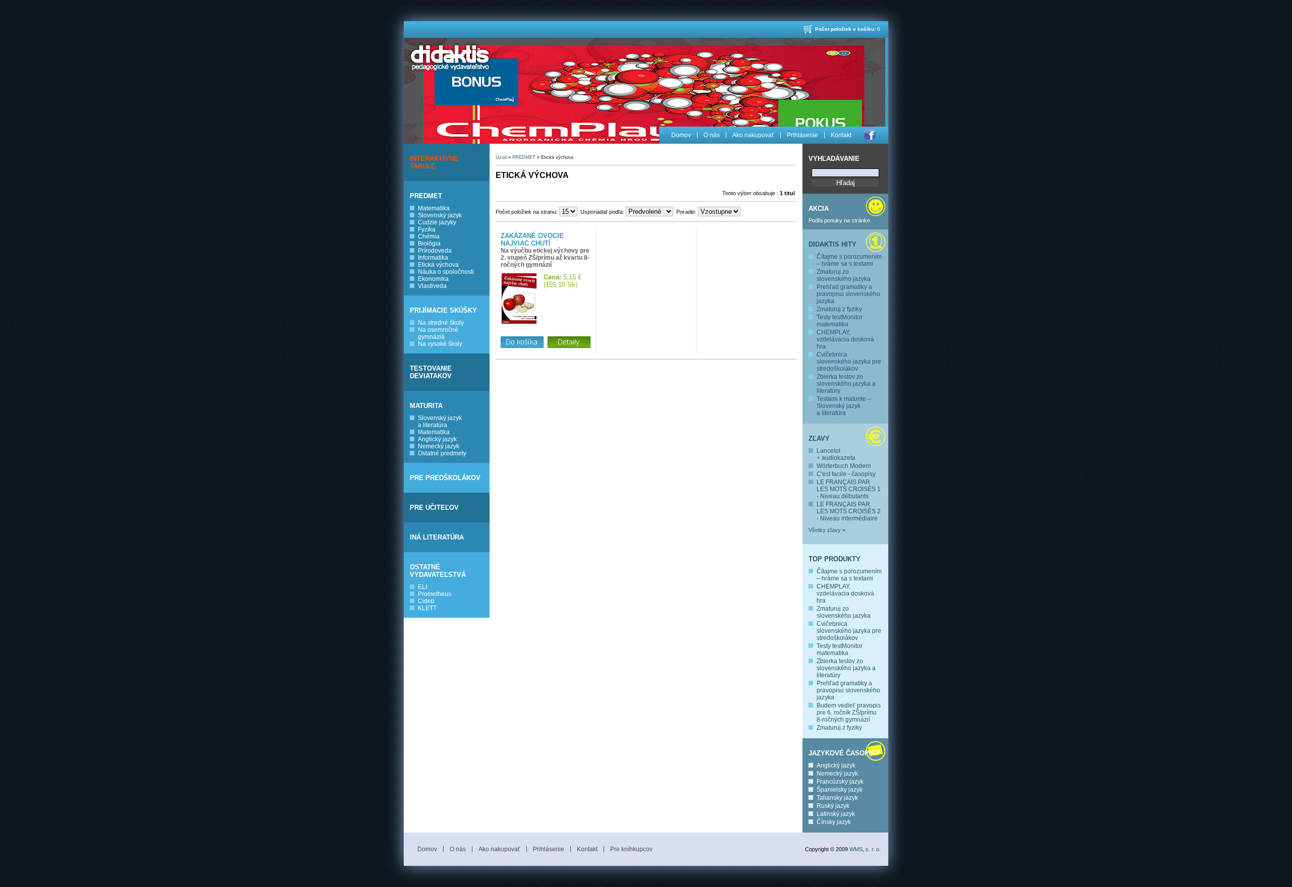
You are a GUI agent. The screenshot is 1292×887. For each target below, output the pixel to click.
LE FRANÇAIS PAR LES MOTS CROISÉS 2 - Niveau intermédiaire (849, 511)
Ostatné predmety (442, 453)
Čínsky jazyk (834, 821)
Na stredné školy (441, 322)
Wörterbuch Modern (844, 465)
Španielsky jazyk (840, 789)
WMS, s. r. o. (865, 849)
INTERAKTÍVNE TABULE (434, 162)
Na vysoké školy (440, 343)
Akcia (819, 208)
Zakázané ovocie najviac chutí (532, 239)
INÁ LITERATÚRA (437, 537)
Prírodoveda (435, 250)
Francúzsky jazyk (840, 781)
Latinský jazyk (836, 813)
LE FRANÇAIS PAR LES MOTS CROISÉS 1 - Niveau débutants (849, 489)
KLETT (427, 608)
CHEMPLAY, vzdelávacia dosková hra (845, 339)
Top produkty (834, 559)
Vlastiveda (432, 285)
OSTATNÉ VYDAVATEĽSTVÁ (438, 570)
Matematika (434, 208)
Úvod (501, 157)
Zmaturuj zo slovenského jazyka (844, 275)
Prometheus (434, 594)
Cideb (426, 601)
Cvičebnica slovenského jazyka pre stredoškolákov (849, 361)
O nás (712, 135)
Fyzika (427, 229)
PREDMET (426, 196)
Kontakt (841, 135)
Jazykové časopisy (844, 753)
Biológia (429, 243)
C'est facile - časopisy (846, 474)
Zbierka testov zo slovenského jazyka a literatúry (846, 383)
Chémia (429, 236)
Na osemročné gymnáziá (438, 333)
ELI (422, 586)
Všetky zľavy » (827, 530)
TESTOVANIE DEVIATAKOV (431, 372)
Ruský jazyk (833, 805)
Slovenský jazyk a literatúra (440, 422)
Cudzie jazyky (437, 222)
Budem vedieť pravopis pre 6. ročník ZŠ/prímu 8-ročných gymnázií (849, 712)
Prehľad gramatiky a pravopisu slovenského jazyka (848, 294)
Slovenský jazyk (440, 215)
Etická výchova (438, 264)
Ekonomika (433, 278)
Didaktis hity (832, 244)
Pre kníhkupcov (631, 849)
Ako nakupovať (753, 135)
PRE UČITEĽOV (434, 507)
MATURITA (426, 405)
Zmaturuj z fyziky (839, 309)
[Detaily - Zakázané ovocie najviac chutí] (569, 342)
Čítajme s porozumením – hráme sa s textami (849, 260)
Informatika (433, 257)
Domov (681, 135)
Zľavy (819, 438)
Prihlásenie (802, 135)
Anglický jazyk (437, 439)
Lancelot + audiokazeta (836, 454)
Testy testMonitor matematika (840, 321)
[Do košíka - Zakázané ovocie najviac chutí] (522, 342)
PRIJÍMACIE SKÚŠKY (443, 310)
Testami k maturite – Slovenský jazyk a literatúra (844, 406)
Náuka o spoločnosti (446, 271)
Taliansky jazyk (837, 797)
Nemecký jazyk (438, 446)
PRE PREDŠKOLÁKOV (445, 478)
